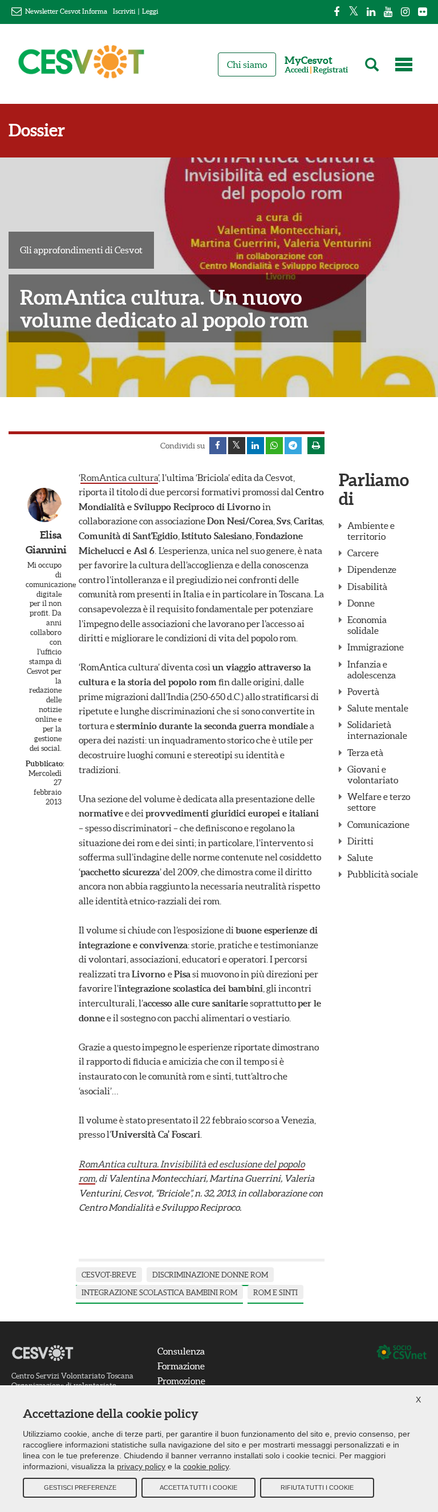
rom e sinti (275, 1292)
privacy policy (141, 1466)
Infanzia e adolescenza (371, 669)
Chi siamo (247, 64)
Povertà (363, 691)
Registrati (330, 70)
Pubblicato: (44, 763)
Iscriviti (124, 11)
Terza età (365, 752)
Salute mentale (377, 708)
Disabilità (367, 586)
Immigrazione (375, 647)
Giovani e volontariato (372, 774)
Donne (361, 603)
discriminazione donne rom (210, 1275)
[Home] (81, 66)
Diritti (360, 841)
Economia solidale (367, 625)
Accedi (297, 70)
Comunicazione (378, 824)
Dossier (37, 130)
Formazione (181, 1366)
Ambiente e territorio (371, 530)
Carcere (363, 553)
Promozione (181, 1381)
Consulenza (181, 1351)
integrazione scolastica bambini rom (159, 1292)
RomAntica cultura (119, 477)
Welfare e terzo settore (378, 801)
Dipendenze (371, 569)
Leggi (150, 11)
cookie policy (206, 1466)
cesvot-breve (109, 1275)
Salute (360, 857)
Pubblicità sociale (382, 874)
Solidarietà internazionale (377, 730)
